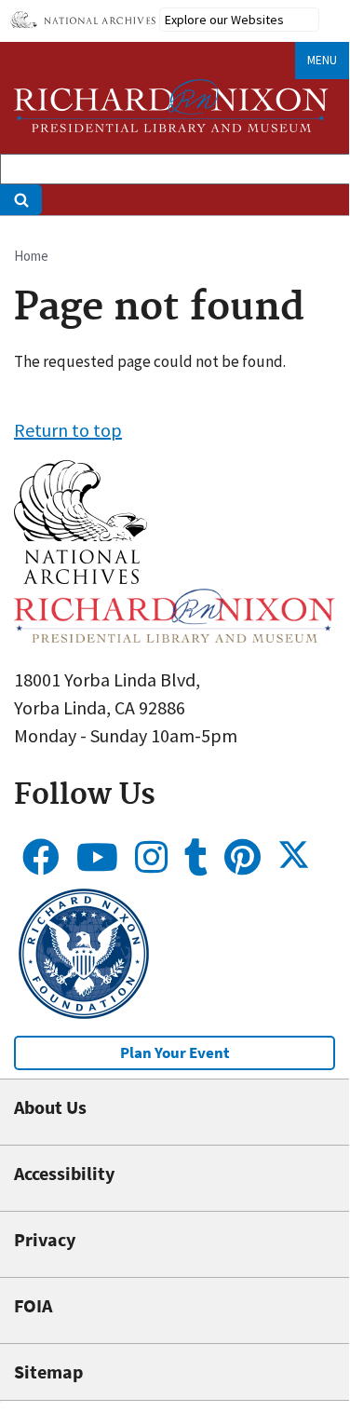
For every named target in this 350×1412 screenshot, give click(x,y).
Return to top (68, 429)
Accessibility (64, 1173)
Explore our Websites (224, 19)
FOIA (33, 1305)
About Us (50, 1107)
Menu (322, 60)
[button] (80, 577)
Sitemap (48, 1371)
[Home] (171, 105)
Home (31, 256)
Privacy (44, 1239)
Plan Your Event (175, 1052)
